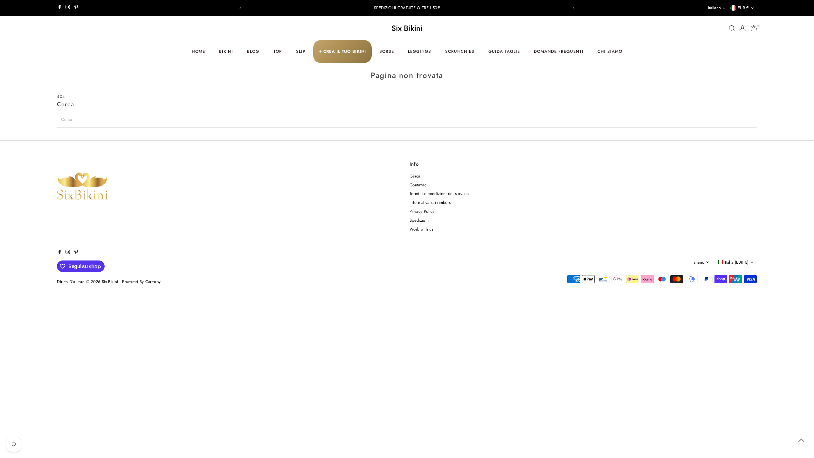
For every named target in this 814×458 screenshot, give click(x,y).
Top (277, 51)
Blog (253, 51)
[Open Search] (732, 28)
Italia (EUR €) (737, 262)
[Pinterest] (76, 8)
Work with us (421, 229)
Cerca (415, 176)
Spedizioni (419, 220)
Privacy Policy (422, 211)
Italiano (714, 8)
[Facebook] (60, 8)
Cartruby (153, 282)
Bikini (226, 51)
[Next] (573, 8)
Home (198, 51)
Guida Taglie (504, 51)
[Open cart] (753, 28)
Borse (386, 51)
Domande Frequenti (558, 51)
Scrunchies (459, 51)
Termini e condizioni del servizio (439, 194)
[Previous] (240, 8)
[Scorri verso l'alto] (801, 440)
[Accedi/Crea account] (742, 28)
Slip (301, 51)
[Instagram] (68, 8)
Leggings (419, 51)
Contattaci (418, 185)
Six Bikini (407, 28)
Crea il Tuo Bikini (342, 51)
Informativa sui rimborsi (431, 202)
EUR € (743, 8)
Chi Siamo (609, 51)
